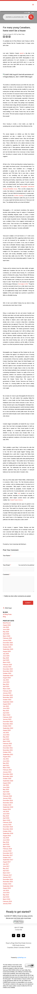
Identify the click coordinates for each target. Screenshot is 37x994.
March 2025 (6, 662)
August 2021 (7, 756)
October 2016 (7, 884)
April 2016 (6, 897)
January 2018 (7, 851)
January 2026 (7, 640)
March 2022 (6, 741)
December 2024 (8, 669)
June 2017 (6, 866)
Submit (28, 602)
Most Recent (7, 623)
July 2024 (6, 680)
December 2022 (8, 721)
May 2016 (6, 895)
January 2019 (7, 824)
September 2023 (8, 702)
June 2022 (6, 735)
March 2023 (6, 715)
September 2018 (8, 833)
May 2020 (6, 789)
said (19, 493)
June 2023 (6, 708)
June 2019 (6, 813)
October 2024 (7, 673)
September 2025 (8, 649)
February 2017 (7, 875)
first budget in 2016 (23, 284)
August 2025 (7, 651)
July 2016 (6, 890)
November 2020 (8, 776)
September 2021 (8, 754)
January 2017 (7, 877)
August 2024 (7, 677)
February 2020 (7, 796)
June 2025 (6, 656)
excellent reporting (18, 195)
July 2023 (6, 706)
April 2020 (6, 791)
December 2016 (8, 879)
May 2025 (6, 658)
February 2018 (7, 848)
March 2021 (6, 767)
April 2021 (6, 765)
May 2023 (6, 710)
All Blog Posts (7, 614)
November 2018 (8, 829)
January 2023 (7, 719)
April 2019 (6, 818)
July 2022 (6, 732)
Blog (4, 616)
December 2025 (8, 642)
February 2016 (7, 901)
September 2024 (8, 675)
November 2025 (8, 645)
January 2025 (7, 666)
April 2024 (6, 686)
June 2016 (6, 892)
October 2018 (7, 831)
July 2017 (6, 864)
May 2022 (6, 737)
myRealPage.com (21, 957)
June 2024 (6, 682)
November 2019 (8, 802)
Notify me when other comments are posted (17, 596)
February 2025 (7, 664)
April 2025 (6, 660)
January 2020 (7, 798)
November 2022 (8, 724)
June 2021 (6, 761)
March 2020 (6, 794)
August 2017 (7, 862)
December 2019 (8, 800)
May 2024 (6, 684)
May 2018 (6, 842)
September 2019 (8, 807)
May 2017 (6, 868)
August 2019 (7, 809)
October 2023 (7, 699)
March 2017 (6, 873)
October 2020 (7, 778)
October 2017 (7, 857)
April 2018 (6, 844)
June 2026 (6, 629)
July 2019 (6, 811)
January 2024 (7, 693)
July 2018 (6, 838)
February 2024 (7, 691)
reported (22, 53)
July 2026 (6, 627)
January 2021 (7, 772)
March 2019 (6, 820)
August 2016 (7, 888)
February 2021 (7, 770)
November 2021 (8, 750)
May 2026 (6, 631)
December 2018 (8, 827)
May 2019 (6, 816)
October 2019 (7, 805)
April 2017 (6, 870)
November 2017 (8, 855)
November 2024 (8, 671)
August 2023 (7, 704)
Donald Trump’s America (16, 500)
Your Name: (6, 555)
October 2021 (7, 752)
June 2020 (6, 787)
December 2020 (8, 774)
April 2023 (6, 713)
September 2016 (8, 886)
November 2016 (8, 881)
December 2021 (8, 748)
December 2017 (8, 853)
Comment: (6, 574)
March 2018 (6, 846)
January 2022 (7, 745)
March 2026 (6, 636)
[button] (13, 935)
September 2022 (8, 728)
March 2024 (6, 688)
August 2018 (7, 835)
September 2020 (8, 781)
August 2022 (7, 730)
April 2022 (6, 739)
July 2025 (6, 653)
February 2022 (7, 743)
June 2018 (6, 840)
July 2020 (6, 785)
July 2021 (6, 759)
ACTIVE (26, 12)
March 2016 (6, 899)
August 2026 (7, 625)
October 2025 (7, 647)
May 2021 (6, 763)
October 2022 (7, 726)
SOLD (32, 12)
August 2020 (7, 783)
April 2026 (6, 634)
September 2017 (8, 859)
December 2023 (8, 695)
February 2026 (7, 638)
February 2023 (7, 717)
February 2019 (7, 822)
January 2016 (7, 903)
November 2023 (8, 697)
